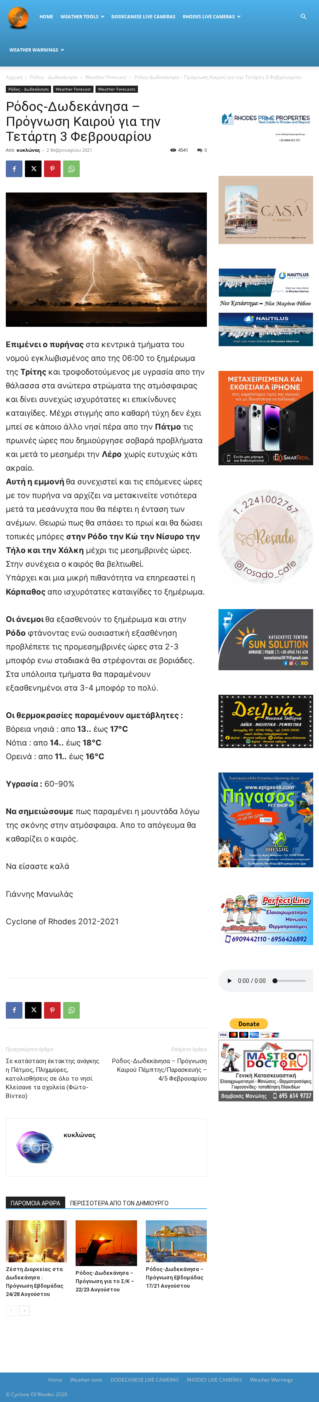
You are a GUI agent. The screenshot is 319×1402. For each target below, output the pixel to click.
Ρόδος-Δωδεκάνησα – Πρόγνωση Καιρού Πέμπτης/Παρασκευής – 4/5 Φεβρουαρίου (159, 1069)
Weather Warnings (34, 50)
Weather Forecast (105, 77)
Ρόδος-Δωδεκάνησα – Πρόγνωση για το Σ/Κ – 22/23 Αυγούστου (105, 1281)
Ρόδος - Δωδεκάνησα (53, 77)
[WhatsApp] (71, 168)
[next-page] (24, 1311)
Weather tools (79, 16)
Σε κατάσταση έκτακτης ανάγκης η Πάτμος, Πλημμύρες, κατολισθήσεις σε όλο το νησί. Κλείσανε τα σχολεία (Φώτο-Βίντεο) (52, 1078)
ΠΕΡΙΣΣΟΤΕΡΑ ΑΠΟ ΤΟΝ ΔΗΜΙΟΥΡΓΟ (119, 1203)
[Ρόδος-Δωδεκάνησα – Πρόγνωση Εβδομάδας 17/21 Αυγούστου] (176, 1241)
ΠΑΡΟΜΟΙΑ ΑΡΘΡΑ (35, 1203)
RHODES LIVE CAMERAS (209, 16)
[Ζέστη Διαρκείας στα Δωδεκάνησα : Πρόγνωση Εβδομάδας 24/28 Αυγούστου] (36, 1241)
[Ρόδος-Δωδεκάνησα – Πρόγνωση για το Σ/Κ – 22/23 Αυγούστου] (106, 1243)
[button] (303, 17)
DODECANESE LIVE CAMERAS (143, 16)
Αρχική (14, 77)
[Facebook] (14, 168)
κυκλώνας (28, 150)
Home (46, 16)
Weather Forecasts (116, 89)
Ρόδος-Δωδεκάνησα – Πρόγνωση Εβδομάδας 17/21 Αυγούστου (175, 1277)
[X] (33, 168)
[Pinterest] (52, 168)
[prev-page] (11, 1311)
